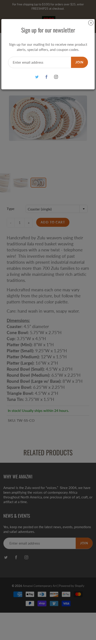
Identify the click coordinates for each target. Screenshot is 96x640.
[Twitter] (37, 77)
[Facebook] (46, 77)
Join (79, 62)
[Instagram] (56, 77)
